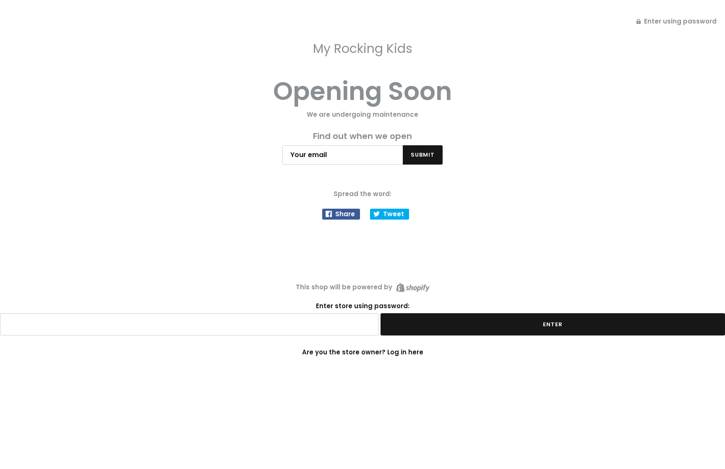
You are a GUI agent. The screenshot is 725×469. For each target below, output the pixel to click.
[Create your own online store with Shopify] (412, 286)
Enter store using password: (362, 306)
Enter (553, 324)
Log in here (405, 352)
